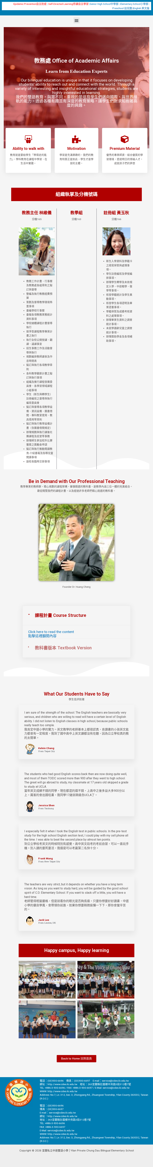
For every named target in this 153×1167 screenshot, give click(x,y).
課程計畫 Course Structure (60, 615)
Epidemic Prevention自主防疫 (30, 3)
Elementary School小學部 (134, 3)
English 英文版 (141, 8)
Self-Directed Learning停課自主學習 (68, 3)
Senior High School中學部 (104, 3)
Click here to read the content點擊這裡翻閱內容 (51, 634)
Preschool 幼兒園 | (122, 8)
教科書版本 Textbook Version (63, 647)
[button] (77, 20)
